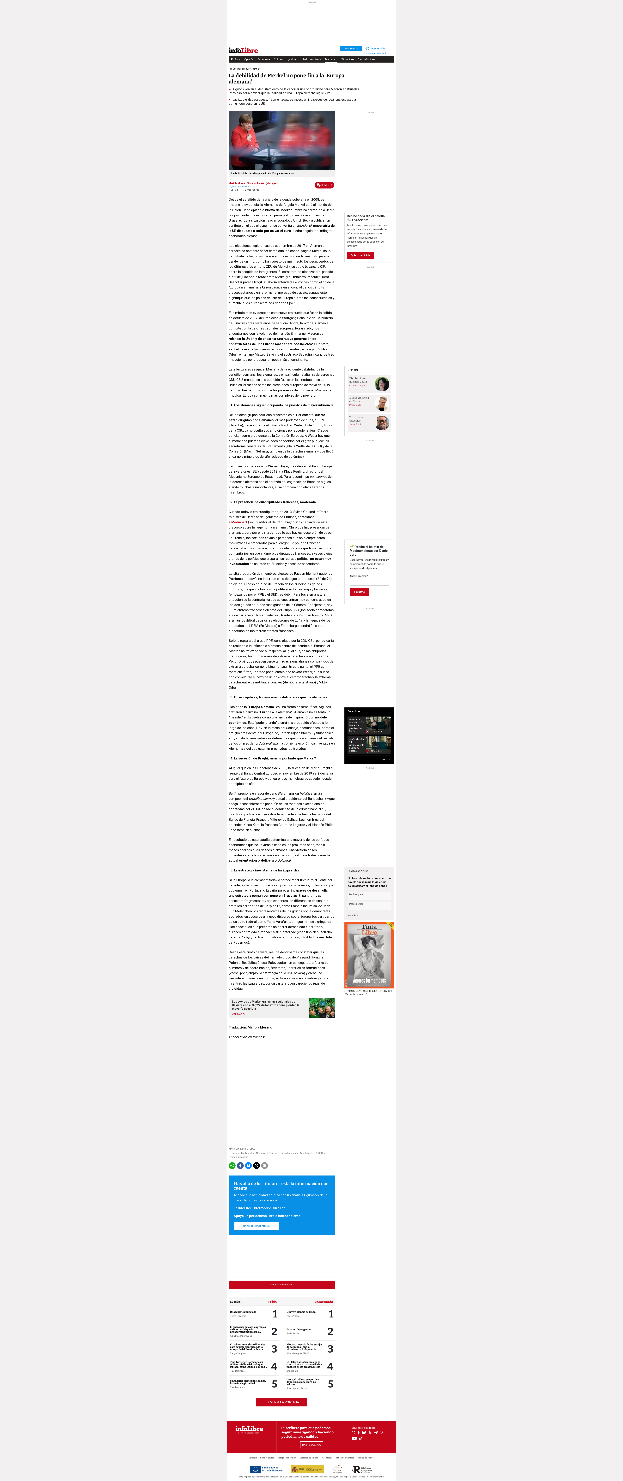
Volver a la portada (281, 1402)
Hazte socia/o (311, 1444)
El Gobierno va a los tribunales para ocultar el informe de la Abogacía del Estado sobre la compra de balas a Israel (247, 1348)
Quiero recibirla (360, 255)
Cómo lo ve (354, 711)
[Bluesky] (364, 1433)
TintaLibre (348, 59)
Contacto (253, 1458)
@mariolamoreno (240, 186)
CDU (320, 1153)
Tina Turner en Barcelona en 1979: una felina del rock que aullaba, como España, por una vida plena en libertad (247, 1366)
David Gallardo (237, 1371)
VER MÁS (385, 759)
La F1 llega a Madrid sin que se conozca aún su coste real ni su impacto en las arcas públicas (304, 1364)
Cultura (278, 59)
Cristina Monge (357, 385)
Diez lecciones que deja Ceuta (358, 380)
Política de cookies (366, 1458)
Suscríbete (351, 48)
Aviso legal (327, 1458)
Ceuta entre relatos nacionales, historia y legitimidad (248, 1382)
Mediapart (331, 59)
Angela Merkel (307, 1153)
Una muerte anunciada (243, 1312)
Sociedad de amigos (309, 1458)
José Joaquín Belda (297, 1388)
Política (235, 59)
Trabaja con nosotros (286, 1458)
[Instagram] (381, 1433)
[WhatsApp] (353, 1433)
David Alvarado (237, 1387)
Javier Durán (293, 1333)
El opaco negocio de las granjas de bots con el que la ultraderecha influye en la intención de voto (248, 1331)
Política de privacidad (344, 1458)
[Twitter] (370, 1433)
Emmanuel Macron (238, 1157)
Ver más (352, 916)
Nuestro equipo (267, 1458)
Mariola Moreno (237, 183)
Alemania (261, 1153)
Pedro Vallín (293, 1316)
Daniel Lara (292, 1371)
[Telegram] (376, 1433)
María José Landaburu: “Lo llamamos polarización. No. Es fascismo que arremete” (356, 725)
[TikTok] (361, 1438)
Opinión (249, 59)
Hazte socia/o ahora (256, 1226)
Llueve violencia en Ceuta (301, 1312)
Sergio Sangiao (238, 1353)
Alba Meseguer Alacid (241, 1336)
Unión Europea (288, 1153)
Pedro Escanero (238, 1316)
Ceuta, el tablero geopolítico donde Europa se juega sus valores (303, 1382)
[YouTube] (354, 1438)
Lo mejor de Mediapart (240, 1153)
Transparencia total (374, 53)
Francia (273, 1153)
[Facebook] (358, 1433)
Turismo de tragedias (299, 1329)
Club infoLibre (366, 59)
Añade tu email (359, 576)
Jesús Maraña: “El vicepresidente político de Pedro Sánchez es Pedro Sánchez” (356, 745)
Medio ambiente (311, 59)
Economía (264, 59)
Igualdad (292, 59)
